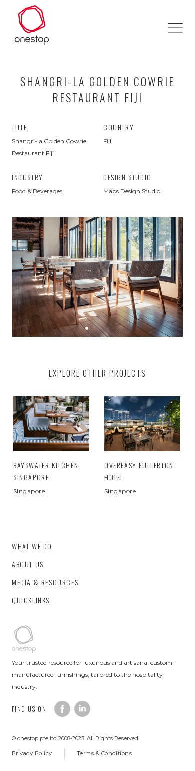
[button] (175, 27)
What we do (32, 546)
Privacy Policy (32, 753)
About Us (28, 564)
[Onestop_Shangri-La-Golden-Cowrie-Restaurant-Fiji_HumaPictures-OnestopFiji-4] (97, 277)
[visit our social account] (62, 709)
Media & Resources (45, 582)
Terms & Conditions (104, 753)
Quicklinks (31, 600)
